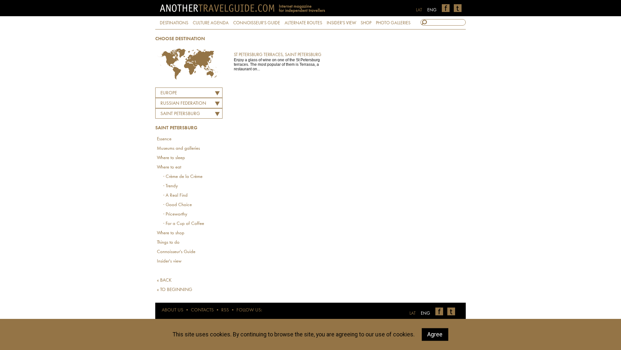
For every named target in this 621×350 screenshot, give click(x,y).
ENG (432, 10)
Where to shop (170, 233)
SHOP (366, 23)
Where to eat (169, 167)
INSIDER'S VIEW (341, 23)
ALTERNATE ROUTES (303, 23)
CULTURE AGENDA (211, 23)
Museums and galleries (178, 148)
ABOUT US (172, 310)
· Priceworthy (175, 214)
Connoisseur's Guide (176, 252)
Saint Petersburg (180, 113)
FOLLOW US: (249, 310)
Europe (168, 93)
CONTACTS (202, 310)
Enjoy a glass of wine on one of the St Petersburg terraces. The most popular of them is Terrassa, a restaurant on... (277, 61)
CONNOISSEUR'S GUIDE (256, 23)
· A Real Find (175, 195)
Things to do (168, 242)
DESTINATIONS (174, 23)
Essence (164, 139)
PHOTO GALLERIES (393, 23)
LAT (419, 10)
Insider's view (169, 261)
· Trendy (170, 186)
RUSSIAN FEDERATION (183, 103)
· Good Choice (177, 205)
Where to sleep (171, 158)
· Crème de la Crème (182, 176)
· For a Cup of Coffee (183, 223)
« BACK (164, 280)
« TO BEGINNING (174, 289)
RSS (225, 310)
